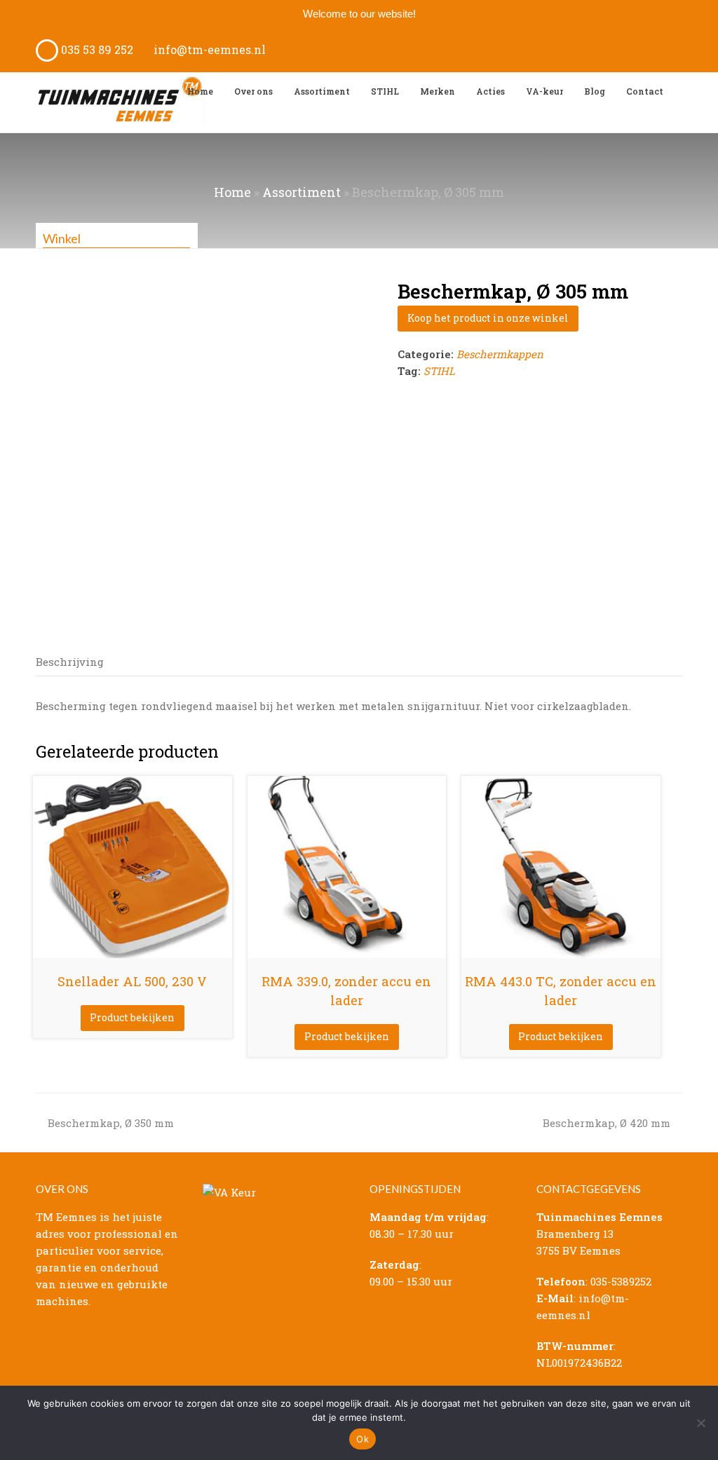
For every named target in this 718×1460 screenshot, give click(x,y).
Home (232, 192)
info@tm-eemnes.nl (208, 49)
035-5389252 (620, 1281)
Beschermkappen (499, 354)
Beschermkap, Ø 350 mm (110, 1123)
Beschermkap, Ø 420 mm (606, 1123)
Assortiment (301, 192)
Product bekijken (132, 1017)
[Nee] (700, 1423)
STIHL (439, 371)
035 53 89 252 (95, 49)
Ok (362, 1439)
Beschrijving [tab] (70, 662)
